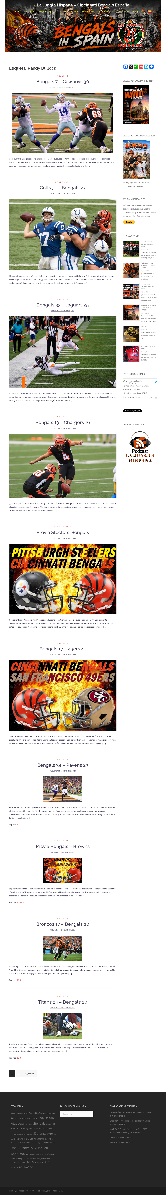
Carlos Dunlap (47, 1128)
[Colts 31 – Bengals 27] (62, 234)
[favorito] (156, 397)
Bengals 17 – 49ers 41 (63, 648)
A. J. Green (34, 1112)
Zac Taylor (25, 1167)
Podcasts (124, 11)
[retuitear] (153, 397)
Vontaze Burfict (44, 1162)
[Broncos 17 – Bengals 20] (62, 948)
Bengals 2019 (63, 527)
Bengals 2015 (50, 1124)
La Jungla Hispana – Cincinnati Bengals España (83, 5)
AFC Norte (52, 1113)
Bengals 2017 (63, 841)
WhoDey (13, 1168)
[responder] (151, 397)
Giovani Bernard (24, 1143)
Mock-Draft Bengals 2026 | (121, 1129)
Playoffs (33, 1158)
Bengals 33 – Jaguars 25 (63, 304)
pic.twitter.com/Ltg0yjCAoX (135, 393)
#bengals (14, 1113)
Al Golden (34, 1118)
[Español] (149, 11)
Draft (50, 1134)
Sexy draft (144, 326)
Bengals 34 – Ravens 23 (62, 765)
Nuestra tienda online (83, 11)
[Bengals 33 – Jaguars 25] (62, 352)
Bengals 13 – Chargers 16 (62, 422)
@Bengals (132, 383)
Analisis (62, 76)
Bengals (39, 1123)
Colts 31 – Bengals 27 (63, 187)
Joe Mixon (35, 1148)
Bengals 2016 (17, 1128)
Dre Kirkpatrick (37, 1138)
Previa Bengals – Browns (63, 846)
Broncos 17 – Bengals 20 (62, 924)
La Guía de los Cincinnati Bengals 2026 (147, 286)
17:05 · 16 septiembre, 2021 (132, 397)
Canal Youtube (107, 11)
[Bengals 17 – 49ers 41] (62, 695)
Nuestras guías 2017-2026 (53, 11)
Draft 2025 (25, 1139)
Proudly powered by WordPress (22, 1190)
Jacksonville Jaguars (37, 1143)
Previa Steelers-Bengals (63, 532)
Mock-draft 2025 (127, 1137)
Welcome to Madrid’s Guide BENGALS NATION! (148, 307)
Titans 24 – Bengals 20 (62, 1002)
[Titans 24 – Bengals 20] (62, 1025)
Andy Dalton (46, 1118)
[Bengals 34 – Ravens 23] (62, 789)
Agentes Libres (26, 1118)
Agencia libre (16, 1118)
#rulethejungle (23, 1113)
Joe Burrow (20, 1147)
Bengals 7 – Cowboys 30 (62, 81)
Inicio (17, 11)
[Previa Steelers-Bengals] (62, 578)
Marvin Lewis (40, 1154)
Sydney (48, 1190)
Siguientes (29, 1073)
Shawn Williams (22, 1162)
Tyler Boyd (31, 1162)
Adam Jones (44, 1113)
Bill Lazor (37, 1128)
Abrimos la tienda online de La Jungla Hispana (148, 265)
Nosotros (29, 11)
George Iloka (14, 1143)
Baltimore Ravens (27, 1124)
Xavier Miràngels (117, 1112)
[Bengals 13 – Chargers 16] (62, 465)
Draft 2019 (62, 182)
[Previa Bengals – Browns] (62, 870)
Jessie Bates (49, 1142)
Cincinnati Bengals (135, 381)
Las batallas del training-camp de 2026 (147, 244)
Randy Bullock (41, 1158)
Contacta (138, 11)
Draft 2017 (18, 1139)
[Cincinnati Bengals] (125, 382)
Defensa (40, 1133)
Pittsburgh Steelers (22, 1159)
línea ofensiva (29, 1154)
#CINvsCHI (127, 389)
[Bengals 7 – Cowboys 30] (62, 123)
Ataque (16, 1123)
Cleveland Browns (28, 1134)
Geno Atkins (49, 1139)
